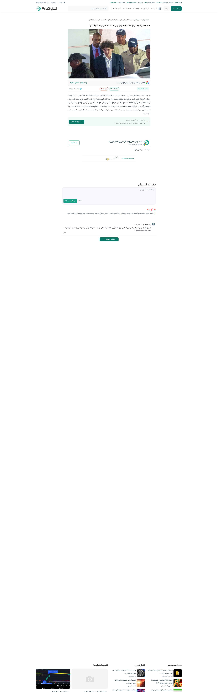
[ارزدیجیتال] (46, 8)
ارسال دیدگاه (70, 200)
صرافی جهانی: (151, 2)
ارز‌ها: (180, 2)
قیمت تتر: (122, 2)
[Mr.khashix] (153, 224)
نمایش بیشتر (110, 239)
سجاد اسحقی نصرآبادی (142, 150)
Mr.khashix (147, 224)
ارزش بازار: (140, 2)
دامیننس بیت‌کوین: (167, 2)
